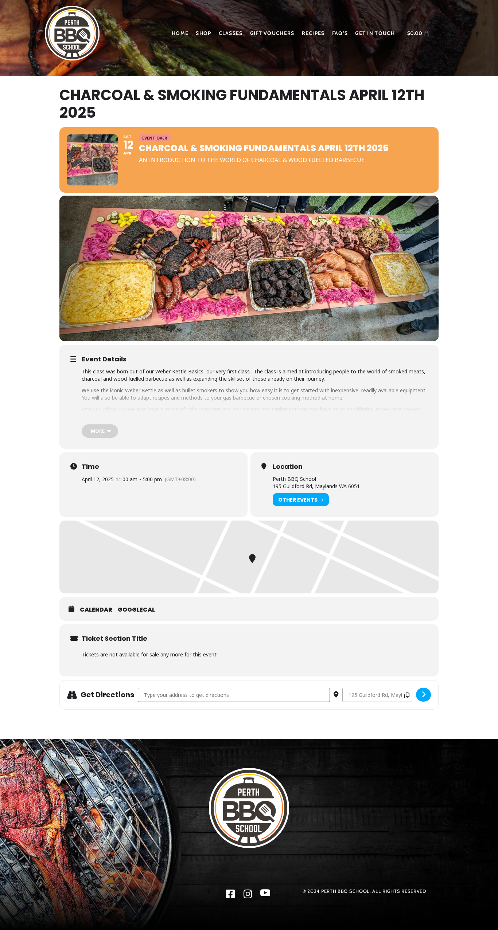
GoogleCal (136, 609)
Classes (231, 33)
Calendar (96, 609)
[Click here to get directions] (423, 695)
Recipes (313, 33)
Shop (203, 33)
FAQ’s (340, 33)
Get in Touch (375, 33)
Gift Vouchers (272, 33)
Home (180, 33)
